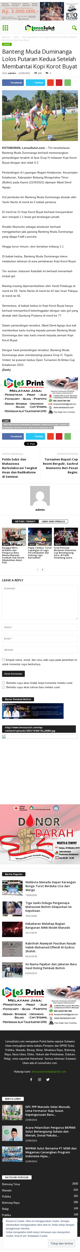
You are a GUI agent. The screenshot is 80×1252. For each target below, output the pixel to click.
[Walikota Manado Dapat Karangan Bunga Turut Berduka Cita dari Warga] (12, 888)
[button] (73, 28)
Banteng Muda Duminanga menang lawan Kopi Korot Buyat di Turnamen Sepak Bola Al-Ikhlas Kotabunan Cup (36, 426)
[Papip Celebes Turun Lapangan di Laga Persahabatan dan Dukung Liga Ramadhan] (40, 537)
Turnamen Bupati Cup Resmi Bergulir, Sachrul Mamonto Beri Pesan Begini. (60, 465)
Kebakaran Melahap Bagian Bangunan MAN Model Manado (47, 925)
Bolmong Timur (11, 1184)
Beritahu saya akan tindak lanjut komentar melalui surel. (39, 682)
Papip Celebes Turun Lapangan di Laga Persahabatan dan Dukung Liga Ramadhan (40, 552)
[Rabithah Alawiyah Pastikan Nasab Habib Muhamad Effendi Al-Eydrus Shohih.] (12, 949)
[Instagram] (40, 1080)
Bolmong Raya (10, 1202)
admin (12, 73)
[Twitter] (48, 1080)
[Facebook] (32, 1080)
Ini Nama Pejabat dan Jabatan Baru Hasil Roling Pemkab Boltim (51, 966)
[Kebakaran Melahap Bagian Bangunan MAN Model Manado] (12, 929)
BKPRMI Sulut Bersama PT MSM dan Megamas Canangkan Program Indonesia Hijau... (51, 1152)
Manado (6, 1190)
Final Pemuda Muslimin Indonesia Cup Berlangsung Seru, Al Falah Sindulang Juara (65, 552)
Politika (6, 1196)
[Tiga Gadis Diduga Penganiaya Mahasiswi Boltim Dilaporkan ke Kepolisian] (12, 908)
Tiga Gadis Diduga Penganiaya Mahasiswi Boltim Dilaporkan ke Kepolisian (48, 907)
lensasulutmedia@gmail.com (49, 1071)
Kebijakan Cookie (38, 1236)
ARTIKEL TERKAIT (25, 521)
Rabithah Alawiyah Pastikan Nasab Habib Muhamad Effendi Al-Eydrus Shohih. (50, 947)
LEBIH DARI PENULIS (53, 521)
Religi (5, 1208)
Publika (6, 1215)
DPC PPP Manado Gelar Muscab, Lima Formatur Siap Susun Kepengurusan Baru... (48, 1111)
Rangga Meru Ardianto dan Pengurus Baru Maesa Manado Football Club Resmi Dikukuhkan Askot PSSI (13, 555)
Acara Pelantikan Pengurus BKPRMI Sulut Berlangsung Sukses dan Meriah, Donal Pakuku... (50, 1131)
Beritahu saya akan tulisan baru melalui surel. (33, 687)
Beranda (6, 37)
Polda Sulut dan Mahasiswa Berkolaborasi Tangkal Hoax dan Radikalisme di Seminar (19, 468)
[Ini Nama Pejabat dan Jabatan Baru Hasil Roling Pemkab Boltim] (12, 970)
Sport (16, 37)
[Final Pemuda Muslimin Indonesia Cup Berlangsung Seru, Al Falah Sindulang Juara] (66, 537)
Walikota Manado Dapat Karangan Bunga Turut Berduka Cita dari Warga (50, 886)
